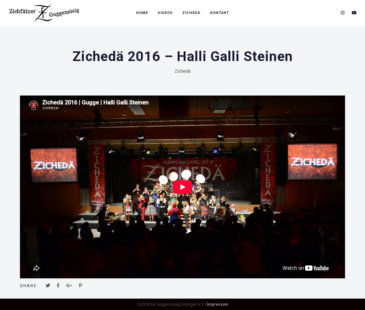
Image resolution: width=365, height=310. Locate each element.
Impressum (217, 304)
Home (142, 13)
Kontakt (219, 13)
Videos (165, 13)
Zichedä (191, 13)
